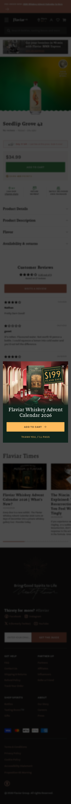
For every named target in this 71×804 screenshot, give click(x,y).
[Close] (63, 366)
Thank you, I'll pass (35, 436)
